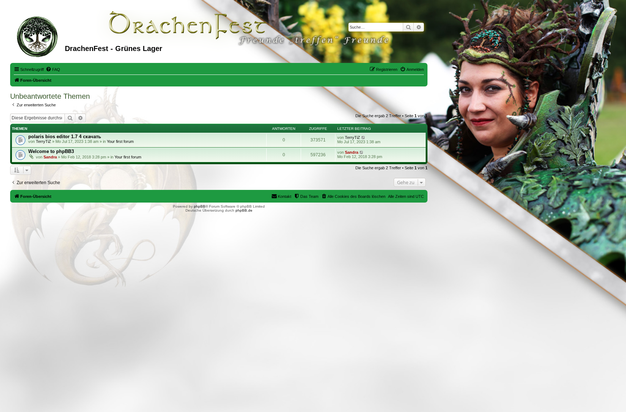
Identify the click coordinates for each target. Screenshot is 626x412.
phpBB (199, 206)
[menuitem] (53, 69)
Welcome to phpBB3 (51, 151)
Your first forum (120, 141)
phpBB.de (244, 210)
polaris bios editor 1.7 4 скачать (64, 136)
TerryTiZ (43, 141)
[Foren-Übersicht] (38, 36)
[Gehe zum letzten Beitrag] (363, 137)
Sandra (50, 157)
